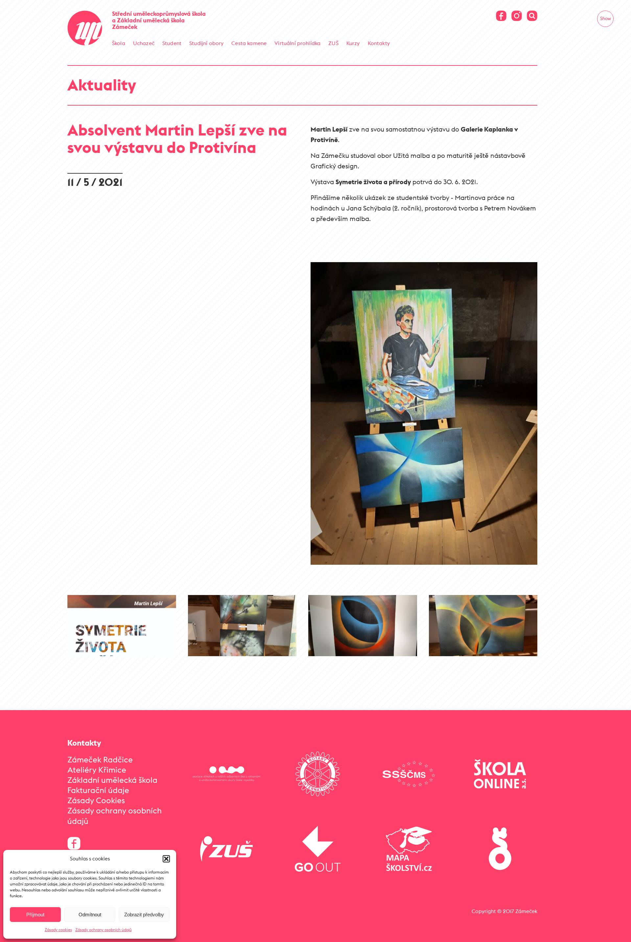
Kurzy (353, 43)
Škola (118, 43)
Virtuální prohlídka (297, 43)
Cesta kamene (249, 43)
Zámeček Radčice (100, 759)
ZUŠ (333, 43)
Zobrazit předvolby (144, 914)
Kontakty (379, 43)
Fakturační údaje (98, 790)
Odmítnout (90, 914)
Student (171, 43)
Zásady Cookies (96, 800)
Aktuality (101, 85)
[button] (166, 858)
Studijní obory (206, 43)
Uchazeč (143, 43)
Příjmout (35, 914)
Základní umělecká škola (112, 780)
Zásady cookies (58, 929)
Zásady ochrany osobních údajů (103, 929)
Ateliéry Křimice (96, 770)
